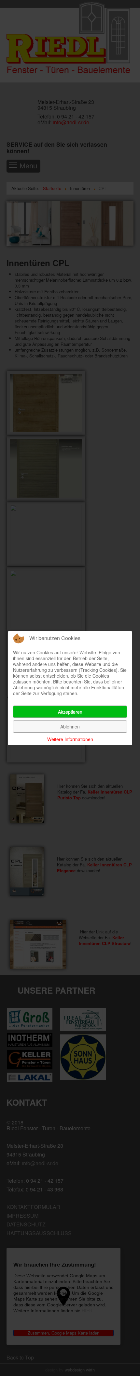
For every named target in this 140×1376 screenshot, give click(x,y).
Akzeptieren (70, 711)
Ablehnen (70, 726)
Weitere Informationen (70, 739)
